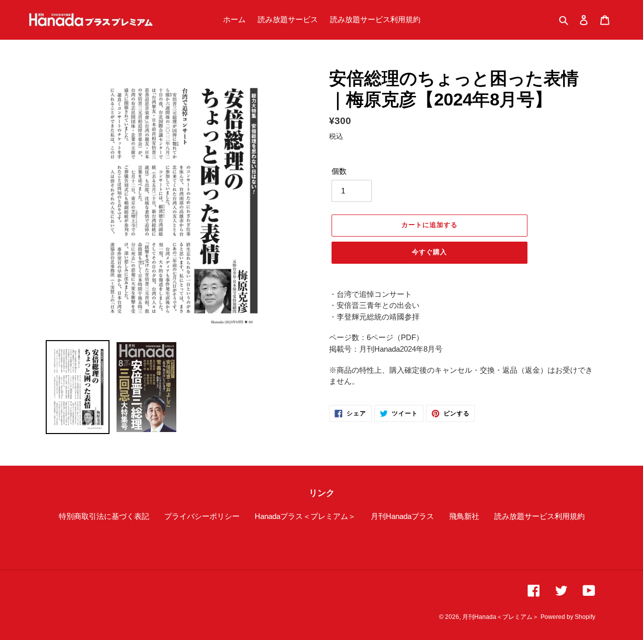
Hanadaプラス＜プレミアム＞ (305, 516)
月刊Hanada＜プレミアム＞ (500, 616)
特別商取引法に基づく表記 (104, 516)
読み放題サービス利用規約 (539, 516)
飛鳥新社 (464, 516)
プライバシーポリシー (202, 516)
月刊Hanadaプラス (402, 516)
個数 (339, 171)
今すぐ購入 (429, 252)
